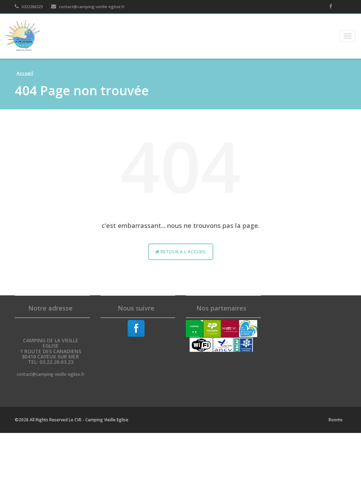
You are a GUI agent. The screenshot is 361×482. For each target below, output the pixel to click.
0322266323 (31, 6)
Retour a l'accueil (182, 251)
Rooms (336, 420)
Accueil (25, 73)
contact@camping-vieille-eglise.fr (91, 6)
